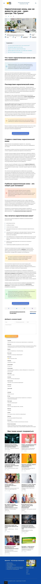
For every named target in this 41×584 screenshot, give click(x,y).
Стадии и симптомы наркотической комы (17, 48)
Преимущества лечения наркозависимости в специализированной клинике (11, 547)
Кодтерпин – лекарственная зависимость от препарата (28, 547)
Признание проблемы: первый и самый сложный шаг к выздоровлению (29, 465)
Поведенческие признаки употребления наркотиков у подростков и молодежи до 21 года (28, 527)
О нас (27, 571)
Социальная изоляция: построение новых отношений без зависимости (12, 465)
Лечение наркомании (10, 30)
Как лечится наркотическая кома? (15, 52)
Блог (27, 572)
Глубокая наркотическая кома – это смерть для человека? (20, 50)
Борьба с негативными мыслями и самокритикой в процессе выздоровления (29, 445)
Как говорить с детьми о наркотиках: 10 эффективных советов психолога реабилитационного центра (11, 506)
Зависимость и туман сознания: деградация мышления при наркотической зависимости (29, 485)
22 (15, 37)
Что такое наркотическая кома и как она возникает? (19, 45)
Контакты (28, 573)
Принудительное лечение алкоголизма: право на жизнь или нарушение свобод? (11, 445)
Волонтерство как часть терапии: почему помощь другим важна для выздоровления (27, 506)
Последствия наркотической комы (15, 47)
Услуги (27, 569)
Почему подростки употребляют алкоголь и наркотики (10, 485)
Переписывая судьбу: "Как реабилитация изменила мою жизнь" (11, 526)
